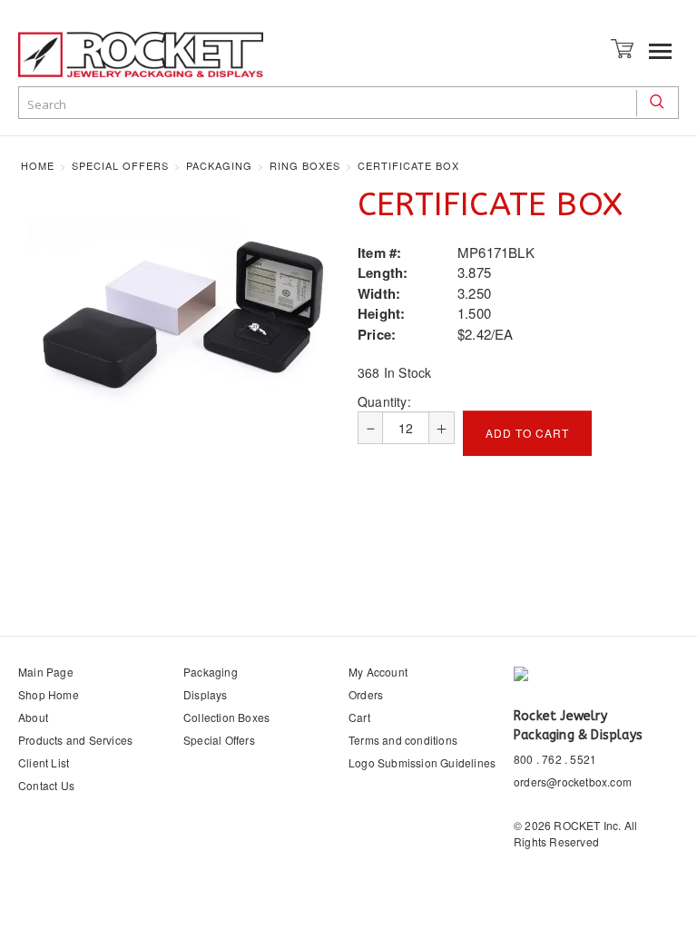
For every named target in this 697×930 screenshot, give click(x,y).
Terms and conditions (402, 739)
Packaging (210, 671)
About (33, 717)
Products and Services (75, 739)
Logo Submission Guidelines (422, 762)
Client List (43, 762)
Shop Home (48, 694)
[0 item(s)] (624, 46)
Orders (365, 694)
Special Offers (219, 739)
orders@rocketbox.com (573, 781)
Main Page (46, 671)
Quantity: (384, 401)
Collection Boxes (226, 717)
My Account (377, 671)
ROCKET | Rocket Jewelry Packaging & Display (140, 54)
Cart (359, 717)
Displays (205, 694)
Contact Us (46, 785)
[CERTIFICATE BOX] (183, 316)
